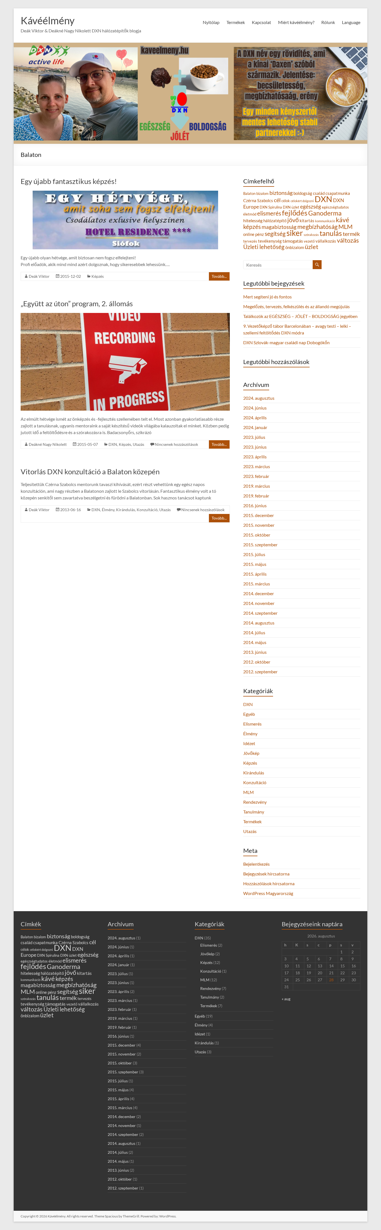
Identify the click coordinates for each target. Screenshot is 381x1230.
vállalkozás (325, 241)
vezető (309, 241)
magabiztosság (279, 227)
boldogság (302, 193)
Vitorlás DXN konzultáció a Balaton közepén (90, 471)
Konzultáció (147, 509)
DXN (112, 444)
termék (351, 233)
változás (348, 240)
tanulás (331, 233)
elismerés (269, 213)
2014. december (258, 593)
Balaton (249, 193)
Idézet (249, 743)
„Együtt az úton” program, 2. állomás (77, 303)
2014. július (254, 632)
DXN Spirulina (271, 207)
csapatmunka (337, 193)
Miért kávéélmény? (296, 22)
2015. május (254, 564)
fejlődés (294, 212)
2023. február (256, 476)
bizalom (262, 193)
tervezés (250, 241)
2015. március (256, 583)
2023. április (255, 456)
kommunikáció (325, 221)
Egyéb (249, 714)
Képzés (97, 276)
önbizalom (294, 247)
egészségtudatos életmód (41, 961)
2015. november (258, 525)
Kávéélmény (47, 20)
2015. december (258, 515)
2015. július (254, 554)
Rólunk (328, 22)
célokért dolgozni (302, 201)
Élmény (108, 509)
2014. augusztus (258, 622)
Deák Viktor (39, 276)
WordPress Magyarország (268, 893)
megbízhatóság (317, 226)
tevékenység (270, 241)
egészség (310, 206)
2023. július (254, 437)
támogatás (293, 240)
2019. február (256, 495)
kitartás (307, 220)
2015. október (256, 534)
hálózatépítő (274, 220)
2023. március (256, 466)
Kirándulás (125, 509)
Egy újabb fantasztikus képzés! (69, 181)
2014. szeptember (260, 613)
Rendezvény (255, 802)
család (319, 193)
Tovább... (219, 276)
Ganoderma (325, 213)
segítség (275, 233)
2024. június (255, 407)
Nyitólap (211, 22)
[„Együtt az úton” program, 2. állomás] (125, 315)
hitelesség (252, 220)
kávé (342, 220)
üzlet (311, 246)
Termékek (252, 821)
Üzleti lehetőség (263, 246)
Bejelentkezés (256, 864)
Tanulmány (253, 811)
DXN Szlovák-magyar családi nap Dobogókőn (286, 342)
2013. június (255, 652)
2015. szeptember (260, 544)
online (248, 234)
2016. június (255, 505)
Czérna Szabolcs (258, 200)
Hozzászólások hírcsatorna (269, 883)
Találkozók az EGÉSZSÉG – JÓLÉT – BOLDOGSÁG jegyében (300, 316)
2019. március (256, 486)
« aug (286, 998)
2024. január (255, 427)
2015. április (255, 573)
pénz (259, 234)
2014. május (254, 642)
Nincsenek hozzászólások (176, 444)
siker (294, 233)
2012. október (256, 661)
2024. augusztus (258, 398)
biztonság (281, 192)
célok (285, 200)
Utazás (138, 444)
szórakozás (311, 234)
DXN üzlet (291, 207)
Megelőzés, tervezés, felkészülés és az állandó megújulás (296, 306)
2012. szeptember (260, 671)
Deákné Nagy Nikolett (48, 444)
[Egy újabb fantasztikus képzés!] (125, 193)
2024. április (255, 417)
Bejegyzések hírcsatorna (266, 873)
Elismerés (252, 723)
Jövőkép (251, 753)
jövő (293, 220)
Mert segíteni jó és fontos (267, 296)
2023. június (255, 446)
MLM (345, 226)
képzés (252, 226)
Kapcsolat (261, 22)
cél (277, 200)
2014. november (258, 603)
